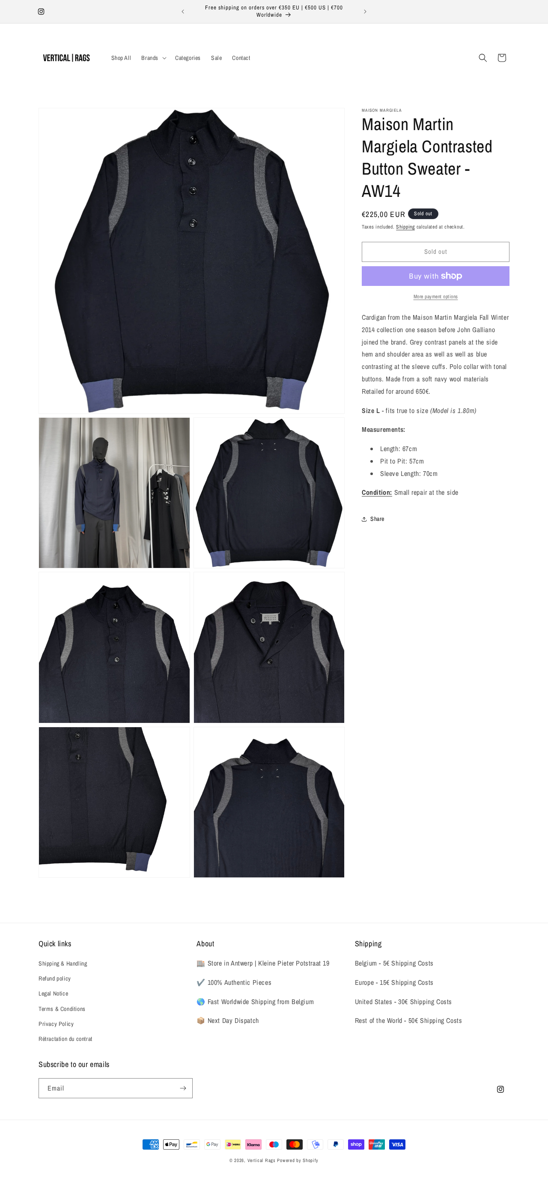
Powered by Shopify (298, 1160)
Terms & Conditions (62, 1009)
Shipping (405, 226)
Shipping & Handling (63, 963)
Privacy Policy (56, 1024)
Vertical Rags (261, 1160)
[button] (153, 58)
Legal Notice (53, 993)
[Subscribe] (182, 1088)
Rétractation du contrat (65, 1039)
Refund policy (55, 978)
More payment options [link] (436, 296)
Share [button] (377, 519)
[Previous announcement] (182, 11)
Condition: (377, 492)
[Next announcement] (365, 11)
